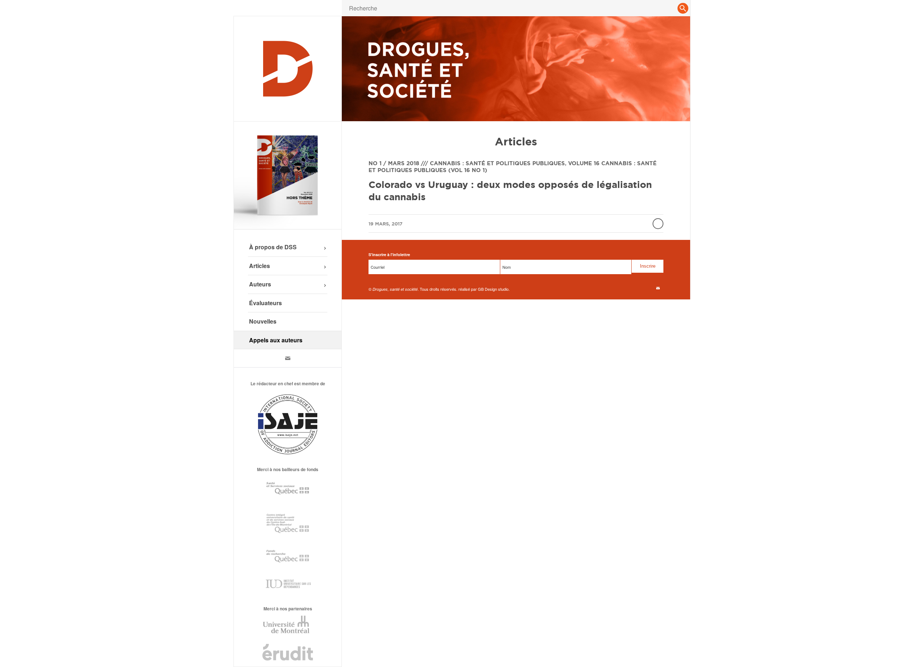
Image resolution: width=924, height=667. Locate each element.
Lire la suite (658, 223)
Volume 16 (584, 163)
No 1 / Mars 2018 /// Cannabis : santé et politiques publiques (467, 163)
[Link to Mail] (287, 358)
